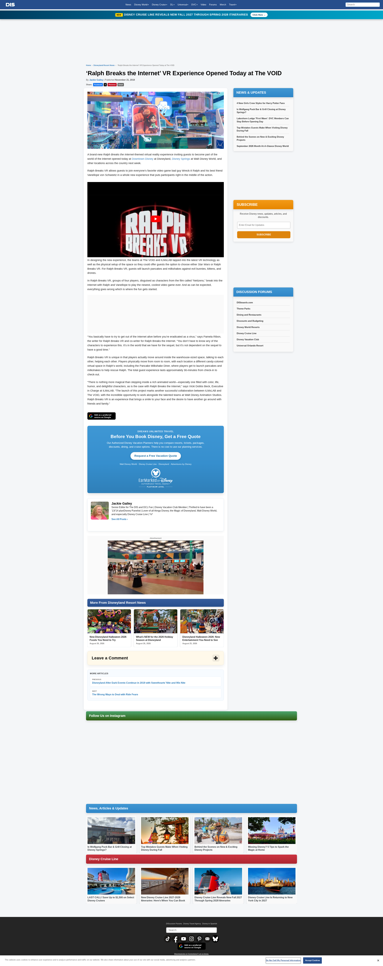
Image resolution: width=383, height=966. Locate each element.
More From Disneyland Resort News (118, 603)
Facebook (98, 85)
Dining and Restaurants (249, 314)
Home (88, 65)
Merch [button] (223, 4)
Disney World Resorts (248, 327)
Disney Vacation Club (248, 339)
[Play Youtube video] (155, 219)
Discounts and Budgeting (250, 321)
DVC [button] (193, 4)
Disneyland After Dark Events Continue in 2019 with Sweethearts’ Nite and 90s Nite (138, 681)
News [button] (128, 4)
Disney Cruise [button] (159, 4)
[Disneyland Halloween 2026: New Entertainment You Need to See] (202, 621)
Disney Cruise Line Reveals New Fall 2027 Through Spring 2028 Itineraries (186, 14)
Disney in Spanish (209, 924)
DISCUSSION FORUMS (254, 292)
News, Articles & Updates (108, 808)
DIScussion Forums (174, 924)
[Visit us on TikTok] (168, 939)
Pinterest (112, 85)
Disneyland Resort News (104, 65)
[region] (191, 960)
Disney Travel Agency (192, 924)
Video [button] (203, 4)
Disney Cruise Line (246, 333)
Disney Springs (181, 158)
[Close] (378, 960)
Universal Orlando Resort (250, 345)
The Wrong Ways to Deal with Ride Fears (115, 693)
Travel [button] (232, 4)
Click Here (258, 15)
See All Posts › (119, 519)
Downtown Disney (142, 158)
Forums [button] (213, 4)
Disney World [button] (140, 4)
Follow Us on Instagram (107, 716)
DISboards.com (245, 302)
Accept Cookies (312, 960)
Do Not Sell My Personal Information (283, 960)
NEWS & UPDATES (251, 92)
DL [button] (171, 4)
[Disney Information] (10, 5)
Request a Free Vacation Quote (155, 455)
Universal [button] (182, 4)
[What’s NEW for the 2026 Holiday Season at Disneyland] (155, 621)
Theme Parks (243, 308)
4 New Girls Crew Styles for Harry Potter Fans (261, 103)
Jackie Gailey (96, 80)
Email (120, 85)
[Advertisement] (155, 313)
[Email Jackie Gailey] (114, 525)
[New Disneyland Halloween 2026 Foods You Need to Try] (109, 621)
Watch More (190, 546)
